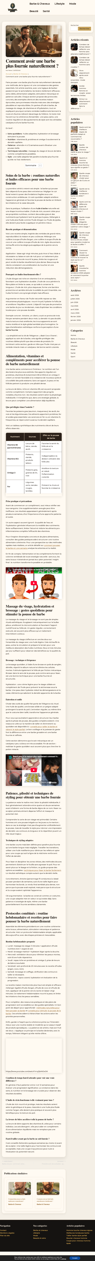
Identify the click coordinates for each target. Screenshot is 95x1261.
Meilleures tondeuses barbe (77, 1233)
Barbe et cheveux (40, 1230)
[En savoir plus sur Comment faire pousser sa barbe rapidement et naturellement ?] (19, 1189)
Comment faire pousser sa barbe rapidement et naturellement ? (16, 1200)
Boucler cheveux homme (76, 1238)
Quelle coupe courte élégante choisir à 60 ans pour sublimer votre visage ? (80, 222)
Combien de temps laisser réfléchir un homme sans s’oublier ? (80, 62)
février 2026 (76, 316)
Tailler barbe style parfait (76, 1235)
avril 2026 (75, 309)
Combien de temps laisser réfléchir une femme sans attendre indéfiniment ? (80, 49)
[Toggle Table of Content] (39, 165)
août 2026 (75, 295)
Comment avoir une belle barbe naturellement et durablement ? (45, 1200)
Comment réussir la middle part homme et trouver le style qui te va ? (80, 255)
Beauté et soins (39, 1238)
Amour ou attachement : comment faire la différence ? (81, 103)
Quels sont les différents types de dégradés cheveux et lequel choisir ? (81, 206)
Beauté (34, 11)
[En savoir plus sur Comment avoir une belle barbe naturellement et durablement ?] (48, 1189)
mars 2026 (75, 313)
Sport (73, 357)
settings (63, 1259)
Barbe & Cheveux (40, 3)
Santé (46, 11)
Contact (3, 1230)
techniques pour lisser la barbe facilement (42, 870)
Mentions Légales (7, 1233)
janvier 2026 (76, 320)
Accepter (74, 1258)
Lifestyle (60, 3)
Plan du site (5, 1235)
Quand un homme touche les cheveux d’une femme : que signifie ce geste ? (80, 162)
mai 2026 (74, 306)
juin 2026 (74, 302)
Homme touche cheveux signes (79, 1230)
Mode (72, 3)
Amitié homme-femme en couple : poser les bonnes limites (81, 90)
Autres (73, 335)
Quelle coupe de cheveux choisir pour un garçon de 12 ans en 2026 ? (80, 178)
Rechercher (75, 25)
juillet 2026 (75, 299)
